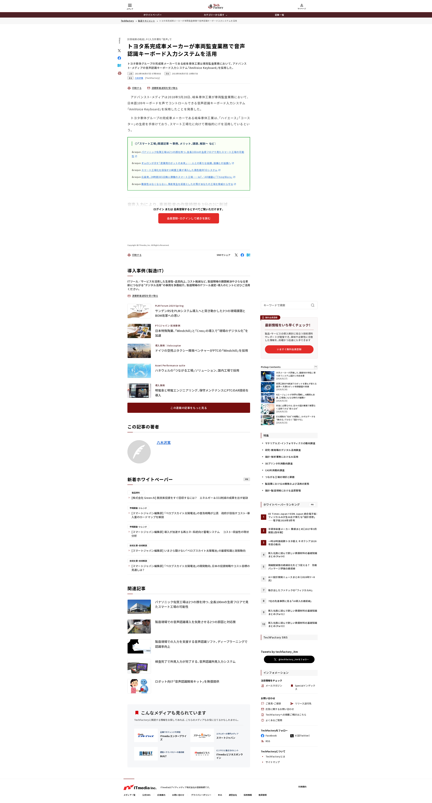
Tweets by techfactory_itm (279, 652)
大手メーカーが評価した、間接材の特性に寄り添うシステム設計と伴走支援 (296, 374)
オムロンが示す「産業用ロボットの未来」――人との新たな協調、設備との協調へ (186, 163)
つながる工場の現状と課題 (280, 477)
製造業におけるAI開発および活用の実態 (287, 483)
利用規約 (302, 786)
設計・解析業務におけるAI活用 (281, 456)
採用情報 (248, 794)
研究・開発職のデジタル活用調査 (283, 450)
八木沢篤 (164, 442)
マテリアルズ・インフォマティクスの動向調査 (290, 443)
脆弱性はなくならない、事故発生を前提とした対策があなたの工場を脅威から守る (187, 184)
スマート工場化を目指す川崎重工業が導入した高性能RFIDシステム (179, 170)
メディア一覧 (130, 794)
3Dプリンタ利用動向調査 (279, 463)
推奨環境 (263, 794)
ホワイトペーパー (152, 14)
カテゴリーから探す (214, 14)
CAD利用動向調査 (275, 470)
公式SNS (146, 794)
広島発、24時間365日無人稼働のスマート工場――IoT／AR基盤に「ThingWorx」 (186, 177)
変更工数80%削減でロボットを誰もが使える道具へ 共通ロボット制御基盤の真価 (296, 385)
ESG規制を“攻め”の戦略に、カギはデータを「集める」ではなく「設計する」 (295, 418)
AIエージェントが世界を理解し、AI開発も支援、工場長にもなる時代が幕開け (295, 396)
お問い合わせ (178, 794)
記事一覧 (279, 14)
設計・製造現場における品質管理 (283, 490)
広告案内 (161, 794)
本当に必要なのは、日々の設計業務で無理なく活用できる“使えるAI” (296, 407)
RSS (220, 794)
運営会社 (233, 794)
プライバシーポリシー (201, 794)
